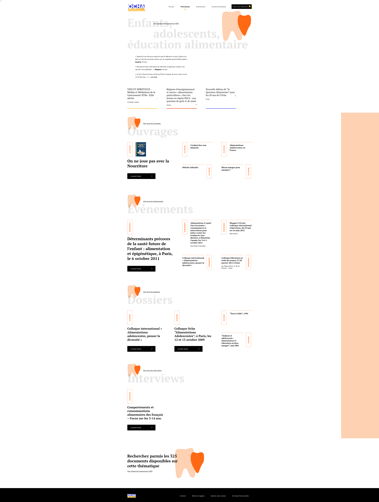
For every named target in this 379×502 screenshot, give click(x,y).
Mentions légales (198, 496)
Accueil (171, 7)
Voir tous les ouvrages (152, 123)
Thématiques (185, 7)
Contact (183, 496)
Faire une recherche (240, 7)
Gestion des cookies (218, 496)
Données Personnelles (240, 496)
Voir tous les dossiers (151, 292)
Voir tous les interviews (152, 370)
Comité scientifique (219, 7)
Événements (200, 7)
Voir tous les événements (153, 201)
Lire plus (153, 77)
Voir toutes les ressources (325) (166, 23)
